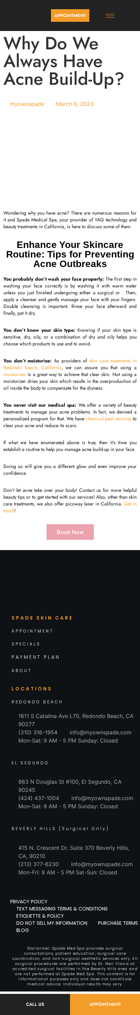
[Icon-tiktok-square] (70, 597)
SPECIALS (26, 644)
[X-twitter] (85, 597)
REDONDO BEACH (37, 702)
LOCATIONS (32, 688)
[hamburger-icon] (110, 16)
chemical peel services (109, 418)
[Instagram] (55, 597)
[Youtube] (100, 597)
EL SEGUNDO (30, 763)
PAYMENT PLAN (36, 657)
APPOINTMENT (33, 631)
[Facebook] (39, 597)
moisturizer (14, 374)
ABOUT (22, 670)
